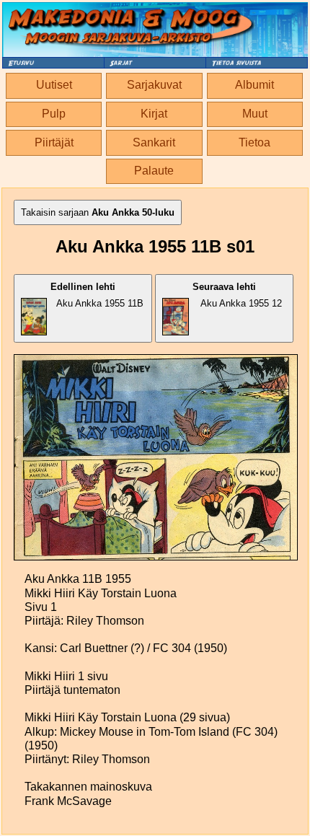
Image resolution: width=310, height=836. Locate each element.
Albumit (254, 85)
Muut (254, 113)
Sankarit (154, 142)
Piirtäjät (54, 142)
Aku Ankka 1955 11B (96, 295)
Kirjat (154, 113)
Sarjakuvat (154, 85)
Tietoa (254, 142)
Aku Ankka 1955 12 (237, 295)
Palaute (154, 170)
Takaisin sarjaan (97, 212)
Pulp (54, 113)
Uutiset (54, 85)
